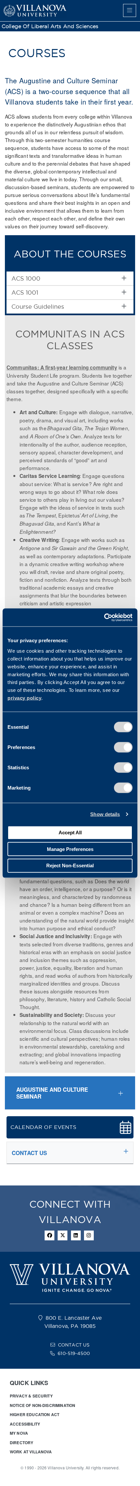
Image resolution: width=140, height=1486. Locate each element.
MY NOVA (19, 1433)
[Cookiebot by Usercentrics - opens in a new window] (104, 617)
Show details (105, 814)
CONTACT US (74, 1344)
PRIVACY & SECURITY (31, 1396)
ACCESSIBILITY (25, 1424)
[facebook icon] (49, 1235)
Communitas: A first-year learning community (62, 367)
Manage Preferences (70, 849)
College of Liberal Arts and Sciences (50, 26)
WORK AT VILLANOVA (31, 1452)
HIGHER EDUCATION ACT (34, 1414)
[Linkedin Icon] (76, 1235)
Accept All (70, 832)
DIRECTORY (21, 1442)
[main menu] (129, 10)
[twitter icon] (62, 1235)
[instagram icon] (89, 1235)
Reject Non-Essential (70, 865)
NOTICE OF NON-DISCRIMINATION (42, 1405)
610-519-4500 (74, 1353)
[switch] (123, 747)
